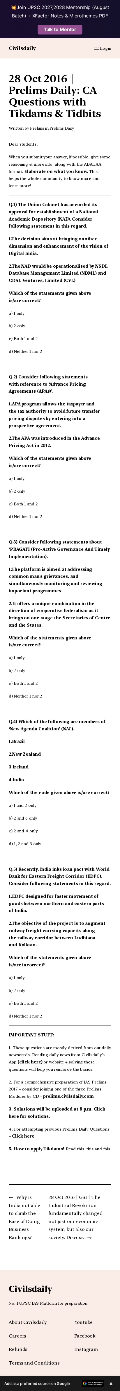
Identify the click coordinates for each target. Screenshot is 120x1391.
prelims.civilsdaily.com (68, 1096)
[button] (60, 1383)
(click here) (30, 1062)
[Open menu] (96, 48)
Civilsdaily (22, 48)
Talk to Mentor (60, 29)
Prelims (37, 128)
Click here (23, 1136)
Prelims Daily (62, 128)
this (80, 1149)
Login (105, 48)
